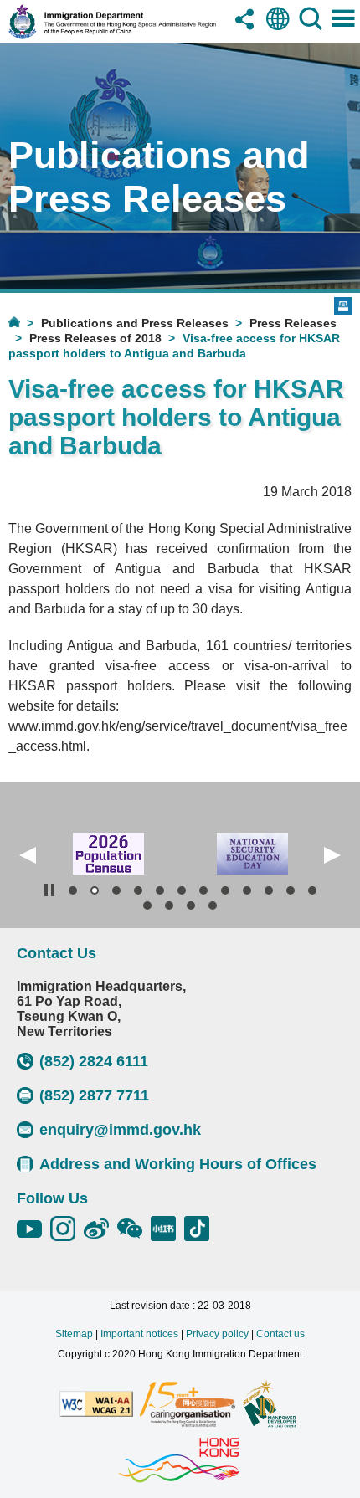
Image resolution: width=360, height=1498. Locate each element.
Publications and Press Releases (135, 323)
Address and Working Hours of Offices (177, 1164)
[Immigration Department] (112, 35)
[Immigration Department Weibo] (100, 1228)
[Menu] (343, 31)
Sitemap (74, 1334)
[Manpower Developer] (269, 1405)
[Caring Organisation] (187, 1405)
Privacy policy (217, 1334)
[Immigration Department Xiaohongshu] (167, 1228)
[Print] (343, 306)
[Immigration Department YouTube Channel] (33, 1228)
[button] (27, 855)
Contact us (280, 1334)
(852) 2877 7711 (94, 1095)
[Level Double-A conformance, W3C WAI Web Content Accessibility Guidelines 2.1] (96, 1405)
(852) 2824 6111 (93, 1061)
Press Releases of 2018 (95, 338)
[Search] (310, 31)
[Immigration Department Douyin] (201, 1228)
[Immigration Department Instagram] (67, 1228)
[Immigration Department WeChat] (134, 1228)
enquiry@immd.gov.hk (120, 1129)
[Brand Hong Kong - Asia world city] (178, 1461)
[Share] (245, 31)
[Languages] (278, 31)
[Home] (24, 321)
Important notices (139, 1334)
